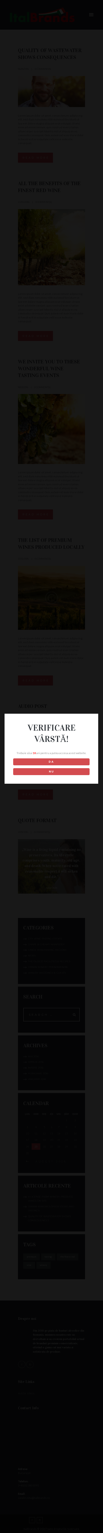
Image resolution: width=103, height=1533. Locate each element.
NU (51, 771)
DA (51, 761)
